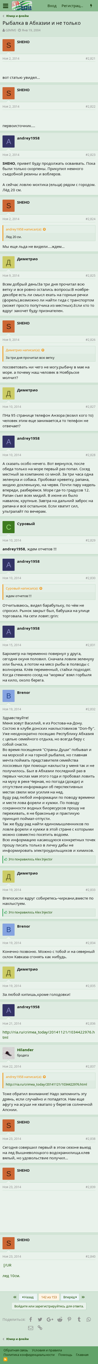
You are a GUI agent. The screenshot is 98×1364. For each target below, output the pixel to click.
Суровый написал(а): (22, 588)
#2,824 (90, 219)
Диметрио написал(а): (23, 350)
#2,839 (90, 1187)
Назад (28, 1297)
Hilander (25, 1049)
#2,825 (90, 275)
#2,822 (90, 106)
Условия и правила (47, 1350)
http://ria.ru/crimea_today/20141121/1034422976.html (46, 1084)
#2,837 (90, 1066)
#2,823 (90, 155)
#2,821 (90, 58)
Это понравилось (31, 859)
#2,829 (90, 540)
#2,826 (90, 340)
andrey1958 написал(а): (24, 229)
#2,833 (90, 890)
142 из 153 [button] (49, 1297)
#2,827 (90, 407)
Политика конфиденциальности (29, 1354)
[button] (5, 6)
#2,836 (90, 1023)
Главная (82, 1354)
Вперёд (69, 1297)
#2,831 (90, 645)
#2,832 (90, 709)
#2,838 (90, 1139)
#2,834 (90, 943)
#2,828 (90, 455)
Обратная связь (16, 1350)
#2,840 (90, 1256)
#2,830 (90, 578)
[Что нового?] (91, 5)
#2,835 (90, 986)
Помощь (65, 1354)
